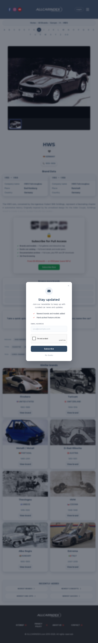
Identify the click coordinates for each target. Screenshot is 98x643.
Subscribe (49, 349)
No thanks (49, 355)
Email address (37, 324)
